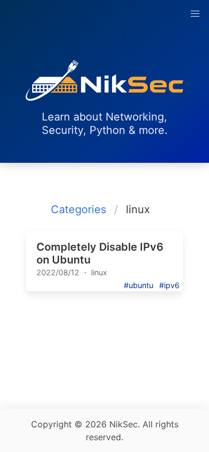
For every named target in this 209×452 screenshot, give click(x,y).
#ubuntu (138, 285)
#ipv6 (169, 285)
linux (99, 272)
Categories (78, 209)
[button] (195, 14)
